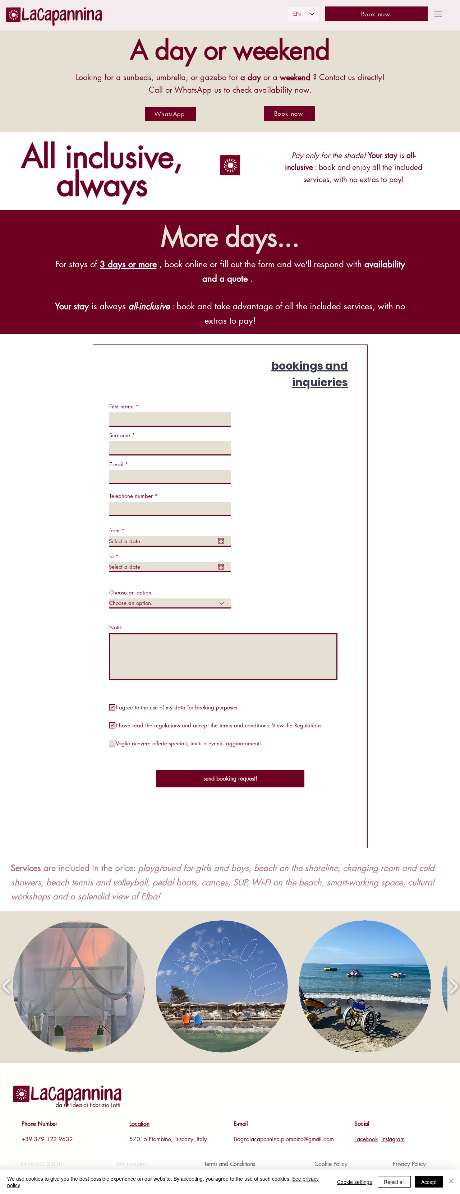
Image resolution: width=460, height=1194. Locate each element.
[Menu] (438, 14)
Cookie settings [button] (354, 1181)
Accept (429, 1181)
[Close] (451, 1181)
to (115, 556)
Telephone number (131, 496)
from (118, 530)
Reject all (394, 1181)
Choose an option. (131, 592)
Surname (119, 435)
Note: (116, 627)
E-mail (116, 464)
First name (121, 406)
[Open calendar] (221, 541)
